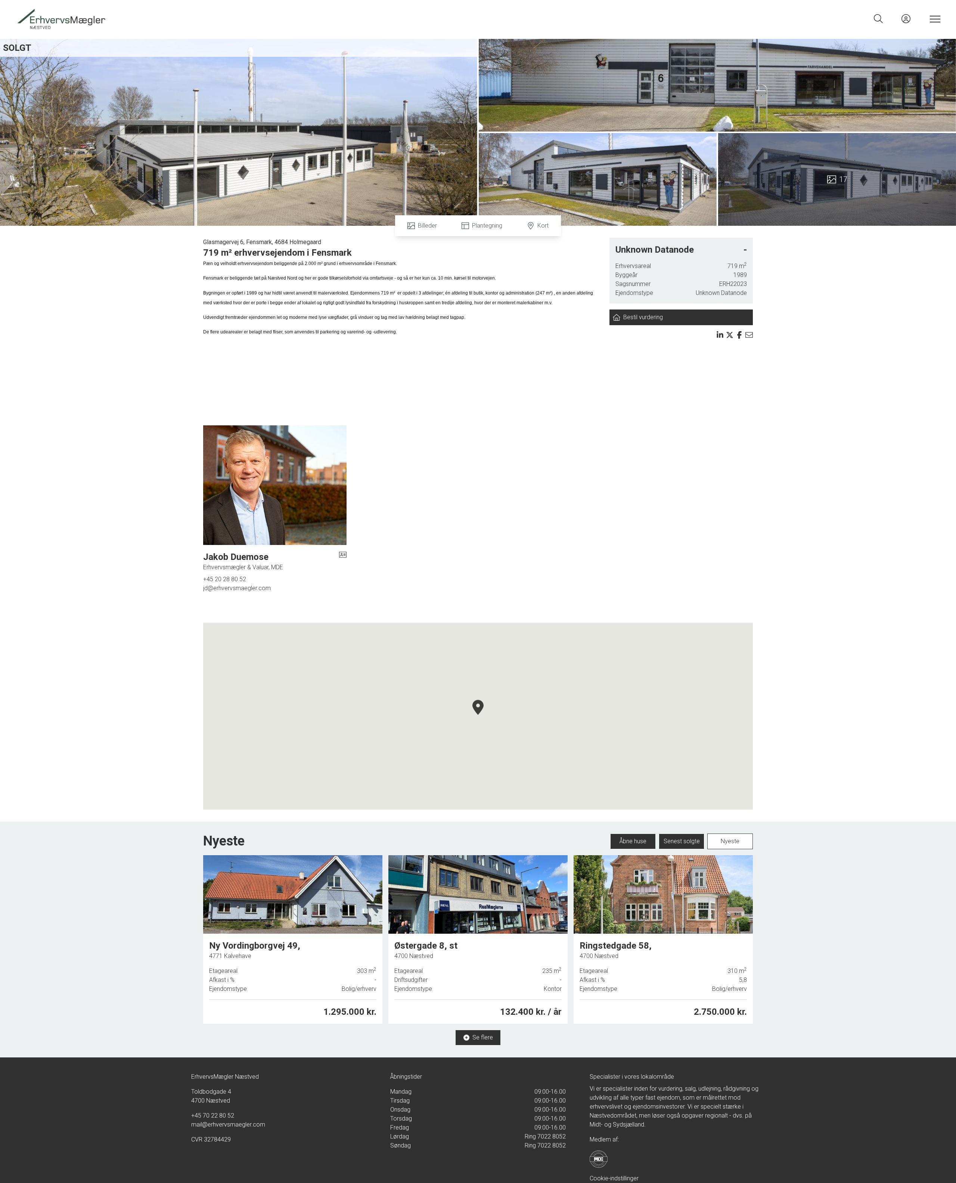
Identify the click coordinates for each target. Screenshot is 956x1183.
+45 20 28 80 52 (224, 579)
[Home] (246, 18)
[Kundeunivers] (905, 18)
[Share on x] (729, 335)
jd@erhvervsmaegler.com (237, 588)
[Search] (878, 18)
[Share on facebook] (739, 335)
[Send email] (749, 335)
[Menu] (933, 18)
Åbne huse (633, 841)
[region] (478, 716)
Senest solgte (682, 841)
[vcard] (343, 561)
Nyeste (730, 841)
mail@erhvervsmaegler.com (228, 1124)
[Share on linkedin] (720, 335)
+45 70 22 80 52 (212, 1115)
